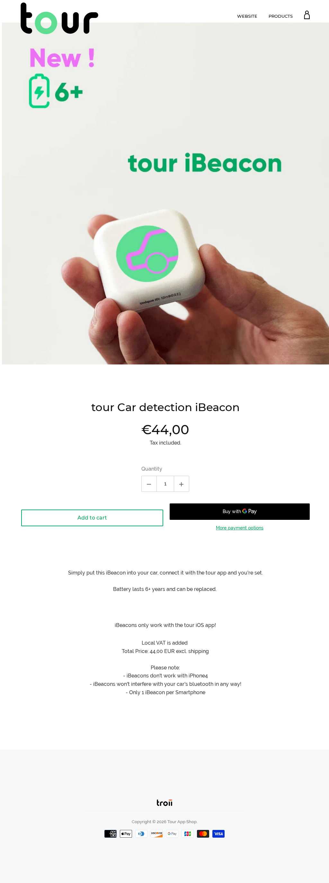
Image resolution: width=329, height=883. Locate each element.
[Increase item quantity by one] (181, 484)
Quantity (151, 469)
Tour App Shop (182, 821)
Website (247, 16)
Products (281, 16)
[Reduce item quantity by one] (149, 484)
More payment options (239, 527)
